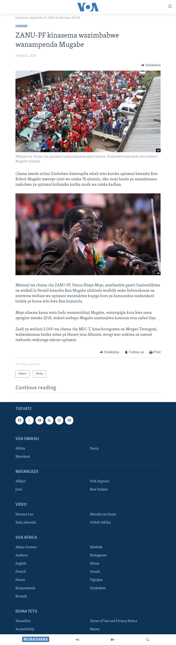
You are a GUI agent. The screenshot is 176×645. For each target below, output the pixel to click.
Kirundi (21, 596)
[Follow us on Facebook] (19, 420)
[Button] (151, 65)
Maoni (95, 629)
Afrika (20, 448)
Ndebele (96, 547)
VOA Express (99, 481)
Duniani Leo (24, 514)
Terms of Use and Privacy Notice (113, 621)
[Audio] (77, 639)
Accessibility (24, 629)
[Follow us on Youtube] (39, 420)
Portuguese (98, 555)
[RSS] (49, 420)
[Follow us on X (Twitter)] (29, 420)
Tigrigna (96, 580)
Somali (95, 572)
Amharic (21, 555)
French (20, 572)
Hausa (20, 580)
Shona (94, 563)
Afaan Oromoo (26, 547)
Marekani (22, 456)
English (20, 563)
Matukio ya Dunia (103, 514)
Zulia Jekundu (25, 522)
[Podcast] (59, 420)
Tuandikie (23, 621)
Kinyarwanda (25, 588)
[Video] (112, 639)
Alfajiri (20, 481)
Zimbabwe (98, 588)
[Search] (147, 639)
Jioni (18, 489)
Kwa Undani (99, 489)
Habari (21, 26)
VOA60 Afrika (100, 522)
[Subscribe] (69, 420)
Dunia (94, 448)
